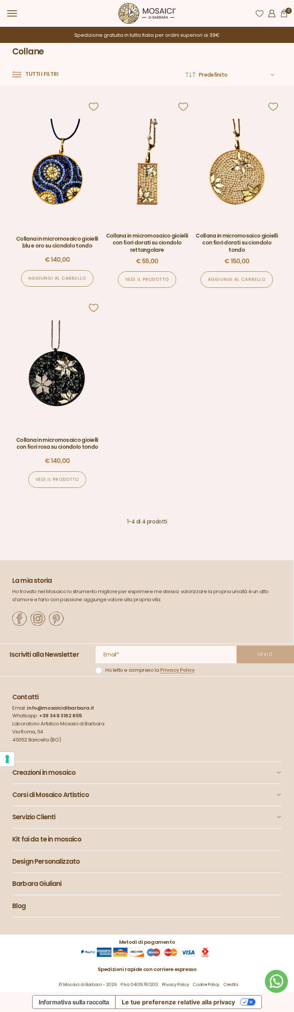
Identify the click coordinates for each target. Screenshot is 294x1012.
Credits (230, 984)
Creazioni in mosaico (43, 772)
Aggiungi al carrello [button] (57, 278)
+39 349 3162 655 (60, 715)
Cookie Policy (206, 984)
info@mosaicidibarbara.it (60, 708)
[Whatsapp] (276, 981)
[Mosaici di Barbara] (147, 13)
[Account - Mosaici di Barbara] (272, 13)
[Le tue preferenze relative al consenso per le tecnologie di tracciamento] (7, 759)
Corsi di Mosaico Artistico (50, 794)
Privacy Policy (177, 670)
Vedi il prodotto (147, 279)
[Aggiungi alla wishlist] (93, 107)
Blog (19, 905)
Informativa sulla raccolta (74, 1002)
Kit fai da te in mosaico (47, 839)
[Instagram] (38, 619)
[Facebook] (19, 619)
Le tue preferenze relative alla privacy (178, 1002)
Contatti (25, 697)
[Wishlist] (259, 13)
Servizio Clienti (33, 817)
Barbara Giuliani (36, 883)
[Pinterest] (56, 619)
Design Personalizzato (46, 861)
